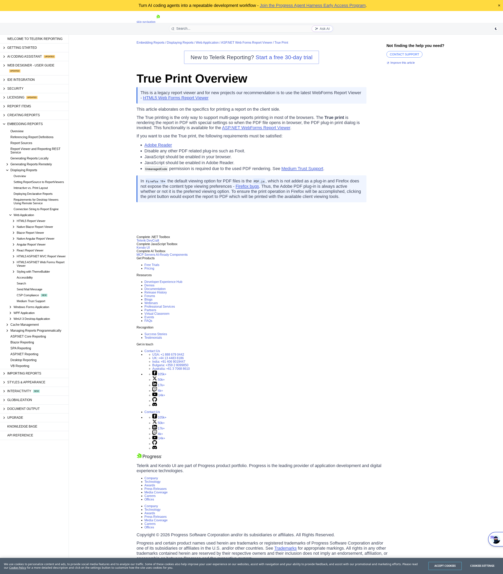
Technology (152, 481)
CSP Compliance (28, 295)
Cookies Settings (482, 566)
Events (149, 317)
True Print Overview (192, 78)
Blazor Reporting (22, 342)
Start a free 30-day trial (284, 57)
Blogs (148, 299)
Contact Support (404, 54)
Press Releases (155, 488)
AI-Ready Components (172, 254)
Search (21, 283)
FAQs (148, 320)
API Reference (20, 435)
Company (151, 478)
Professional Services (159, 306)
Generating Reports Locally (29, 158)
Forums (149, 296)
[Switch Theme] (496, 29)
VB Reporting (19, 366)
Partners (150, 310)
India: (168, 361)
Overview (17, 131)
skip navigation (146, 21)
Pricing (149, 268)
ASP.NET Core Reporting (28, 336)
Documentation (155, 289)
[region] (251, 566)
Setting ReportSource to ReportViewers (39, 182)
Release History (155, 292)
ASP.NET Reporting (24, 354)
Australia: (171, 368)
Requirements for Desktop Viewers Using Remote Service (36, 201)
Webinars (151, 303)
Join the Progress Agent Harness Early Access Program (313, 5)
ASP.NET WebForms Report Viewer (256, 127)
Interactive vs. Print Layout (31, 187)
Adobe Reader (158, 145)
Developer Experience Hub (163, 281)
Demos (149, 285)
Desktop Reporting (23, 360)
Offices (149, 499)
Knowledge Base (22, 426)
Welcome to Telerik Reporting (34, 38)
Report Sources (21, 143)
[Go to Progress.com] (149, 458)
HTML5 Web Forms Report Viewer (175, 97)
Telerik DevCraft (148, 240)
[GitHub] (154, 400)
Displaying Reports (180, 42)
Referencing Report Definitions (31, 137)
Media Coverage (156, 492)
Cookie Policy (17, 567)
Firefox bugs (247, 186)
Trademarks (285, 548)
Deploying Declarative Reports (33, 193)
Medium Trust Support (31, 301)
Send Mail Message (29, 289)
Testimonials (153, 337)
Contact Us (152, 351)
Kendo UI (143, 247)
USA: (168, 354)
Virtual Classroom (156, 313)
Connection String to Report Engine (36, 209)
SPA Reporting (20, 348)
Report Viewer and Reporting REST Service (35, 150)
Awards (149, 485)
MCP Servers (146, 254)
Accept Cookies (445, 566)
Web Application (207, 42)
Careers (150, 496)
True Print (281, 42)
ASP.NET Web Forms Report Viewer (246, 42)
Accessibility (25, 277)
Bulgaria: (170, 365)
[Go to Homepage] (158, 21)
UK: (168, 358)
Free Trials (151, 265)
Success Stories (155, 334)
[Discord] (154, 405)
